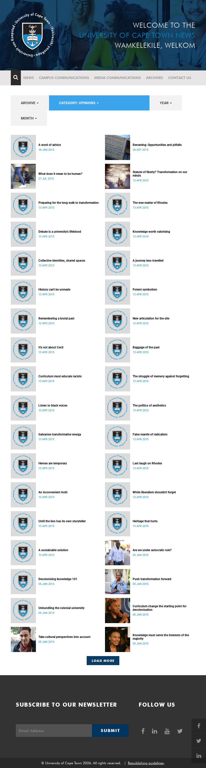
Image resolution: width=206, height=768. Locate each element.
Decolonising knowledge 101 (57, 579)
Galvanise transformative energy (59, 434)
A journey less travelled (148, 260)
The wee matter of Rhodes (150, 203)
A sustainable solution (53, 550)
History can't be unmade (54, 289)
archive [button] (28, 103)
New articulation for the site (151, 318)
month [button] (27, 118)
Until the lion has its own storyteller (62, 521)
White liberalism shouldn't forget (154, 492)
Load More (103, 661)
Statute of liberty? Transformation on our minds (160, 173)
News (28, 78)
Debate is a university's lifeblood (59, 231)
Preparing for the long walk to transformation (68, 203)
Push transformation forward (152, 579)
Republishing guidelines (146, 763)
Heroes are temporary (52, 463)
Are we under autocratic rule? (152, 550)
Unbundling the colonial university (61, 608)
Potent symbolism (145, 289)
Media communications (117, 78)
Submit (110, 730)
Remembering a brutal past (56, 318)
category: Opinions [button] (77, 103)
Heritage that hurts (145, 521)
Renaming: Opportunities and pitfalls (157, 145)
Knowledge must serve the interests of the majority (161, 636)
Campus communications (64, 78)
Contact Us (179, 78)
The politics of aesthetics (149, 405)
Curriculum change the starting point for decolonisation (159, 608)
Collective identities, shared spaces (61, 260)
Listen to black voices (52, 405)
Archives (154, 78)
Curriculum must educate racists (60, 376)
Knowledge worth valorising (151, 231)
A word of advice (49, 145)
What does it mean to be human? (60, 174)
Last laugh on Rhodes (147, 463)
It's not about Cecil (50, 347)
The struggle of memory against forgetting (161, 376)
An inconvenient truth (53, 492)
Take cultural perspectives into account (64, 637)
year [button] (164, 103)
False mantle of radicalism (150, 434)
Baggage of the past (146, 347)
